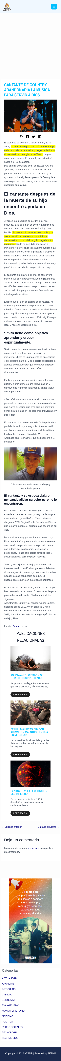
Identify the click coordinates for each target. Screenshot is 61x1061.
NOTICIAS (7, 1016)
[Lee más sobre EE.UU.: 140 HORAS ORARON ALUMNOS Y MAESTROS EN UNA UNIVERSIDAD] (30, 713)
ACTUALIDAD (9, 978)
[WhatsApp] (21, 136)
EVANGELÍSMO (10, 1005)
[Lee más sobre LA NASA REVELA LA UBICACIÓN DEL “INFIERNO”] (30, 773)
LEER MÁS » (20, 694)
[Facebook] (27, 136)
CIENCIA (7, 994)
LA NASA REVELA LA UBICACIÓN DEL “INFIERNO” (28, 792)
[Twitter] (33, 136)
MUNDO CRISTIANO (13, 1010)
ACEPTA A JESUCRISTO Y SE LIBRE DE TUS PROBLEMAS (26, 676)
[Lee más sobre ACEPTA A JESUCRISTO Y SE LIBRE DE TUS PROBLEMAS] (30, 658)
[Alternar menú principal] (54, 7)
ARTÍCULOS (8, 989)
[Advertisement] (30, 45)
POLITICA (7, 1021)
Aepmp (16, 626)
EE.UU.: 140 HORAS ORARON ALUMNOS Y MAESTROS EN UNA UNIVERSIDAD (29, 732)
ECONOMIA (8, 1000)
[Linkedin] (39, 136)
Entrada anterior (12, 827)
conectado (33, 848)
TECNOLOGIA (9, 1032)
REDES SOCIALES (12, 1027)
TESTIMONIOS (10, 1038)
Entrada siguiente (48, 827)
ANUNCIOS (8, 983)
